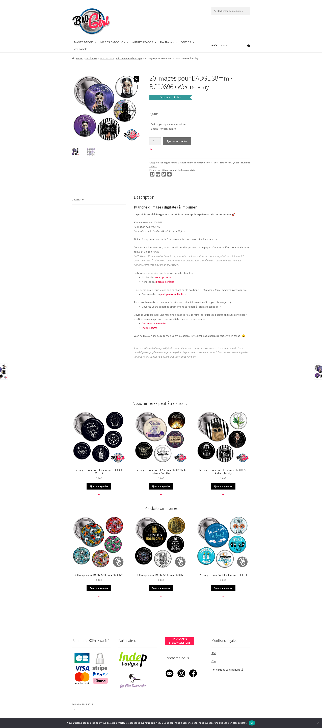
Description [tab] (78, 199)
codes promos (163, 277)
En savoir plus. (188, 356)
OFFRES (186, 42)
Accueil (79, 58)
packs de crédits (165, 281)
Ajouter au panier (177, 141)
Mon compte (80, 49)
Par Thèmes (167, 42)
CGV (213, 661)
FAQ (213, 653)
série (192, 170)
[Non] (317, 723)
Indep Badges (149, 327)
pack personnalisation (173, 294)
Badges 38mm (169, 162)
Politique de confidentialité (227, 669)
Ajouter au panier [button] (99, 486)
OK (252, 722)
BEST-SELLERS (107, 58)
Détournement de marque (129, 58)
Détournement (169, 170)
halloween (183, 170)
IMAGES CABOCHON (112, 42)
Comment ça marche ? (155, 323)
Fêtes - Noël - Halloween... (219, 162)
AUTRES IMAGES (142, 42)
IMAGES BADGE (83, 42)
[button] (136, 79)
